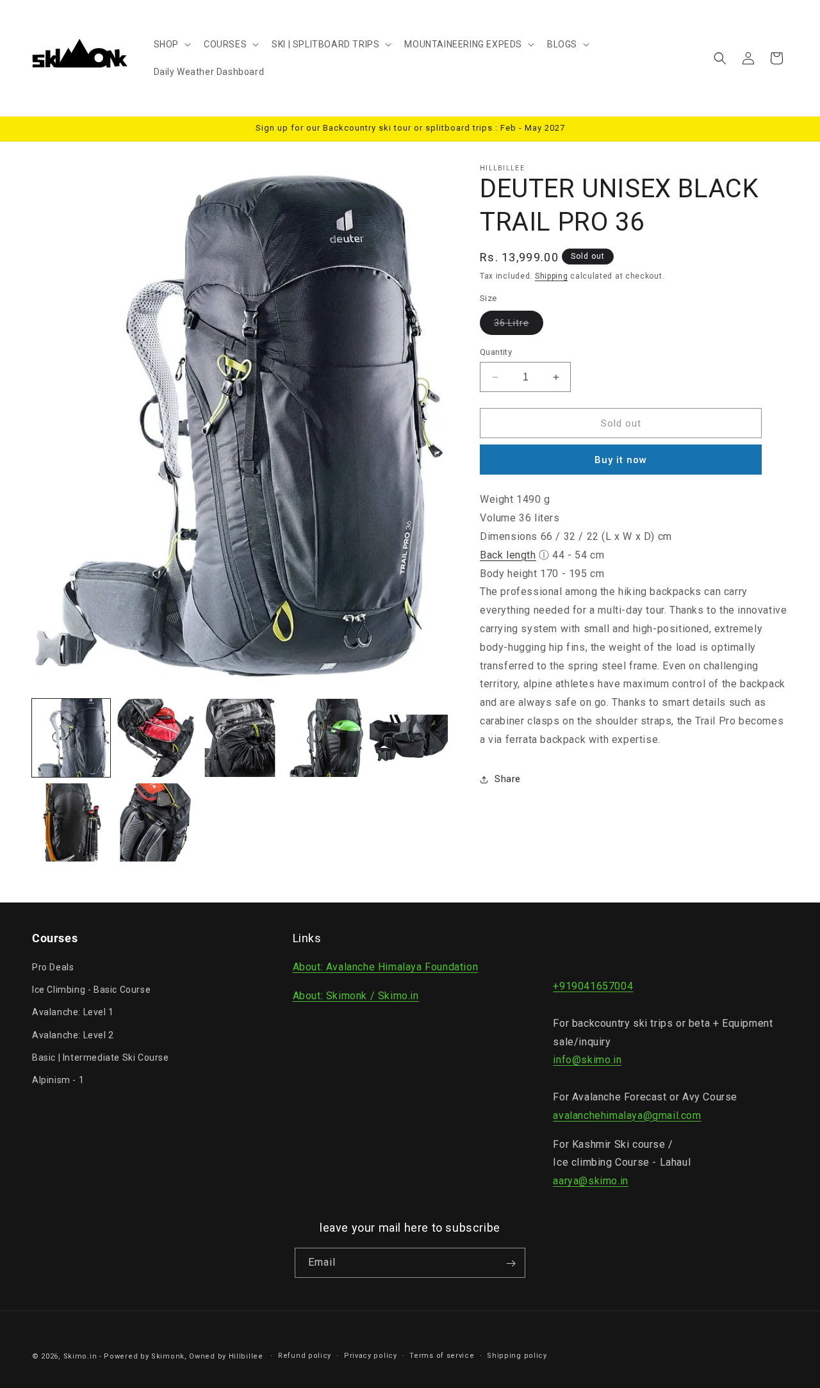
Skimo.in (80, 1356)
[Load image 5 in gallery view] (409, 738)
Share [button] (508, 779)
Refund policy (304, 1355)
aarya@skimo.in (590, 1181)
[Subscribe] (510, 1263)
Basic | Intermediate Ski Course (100, 1057)
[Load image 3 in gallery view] (240, 738)
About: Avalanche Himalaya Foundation (386, 967)
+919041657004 (593, 986)
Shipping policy (517, 1355)
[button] (171, 44)
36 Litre (518, 326)
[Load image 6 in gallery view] (71, 822)
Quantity (496, 352)
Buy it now (620, 460)
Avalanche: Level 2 (73, 1035)
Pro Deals (53, 967)
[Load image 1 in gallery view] (71, 738)
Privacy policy (370, 1355)
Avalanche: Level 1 (73, 1013)
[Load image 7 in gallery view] (156, 822)
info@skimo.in (587, 1060)
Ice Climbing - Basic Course (91, 989)
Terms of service (441, 1355)
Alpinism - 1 (58, 1080)
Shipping (551, 276)
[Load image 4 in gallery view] (324, 738)
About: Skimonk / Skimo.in (356, 996)
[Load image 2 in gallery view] (156, 738)
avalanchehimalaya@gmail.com (627, 1115)
